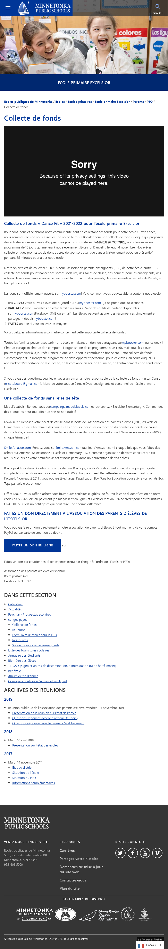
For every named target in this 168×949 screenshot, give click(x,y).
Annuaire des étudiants (24, 655)
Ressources (20, 640)
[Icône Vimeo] (157, 853)
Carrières (67, 850)
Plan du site (70, 888)
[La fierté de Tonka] (65, 923)
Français (151, 945)
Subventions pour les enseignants (35, 645)
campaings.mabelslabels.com (70, 406)
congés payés (17, 619)
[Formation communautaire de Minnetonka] (128, 923)
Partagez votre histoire (79, 858)
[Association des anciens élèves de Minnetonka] (98, 923)
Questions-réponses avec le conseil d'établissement (48, 723)
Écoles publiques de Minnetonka (42, 3)
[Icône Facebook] (133, 853)
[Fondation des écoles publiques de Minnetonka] (34, 923)
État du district (22, 767)
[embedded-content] (84, 171)
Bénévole (14, 670)
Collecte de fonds (24, 624)
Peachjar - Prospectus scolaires (29, 614)
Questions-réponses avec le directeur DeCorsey (45, 717)
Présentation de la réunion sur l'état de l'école (44, 712)
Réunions (18, 629)
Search (160, 13)
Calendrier (15, 604)
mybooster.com (70, 293)
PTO (150, 101)
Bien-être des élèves (22, 660)
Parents (138, 101)
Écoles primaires (80, 101)
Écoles (60, 101)
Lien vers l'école (27, 823)
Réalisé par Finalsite (150, 939)
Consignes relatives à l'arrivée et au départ (37, 681)
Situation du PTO (24, 777)
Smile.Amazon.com (17, 447)
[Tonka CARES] (144, 923)
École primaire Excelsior (84, 83)
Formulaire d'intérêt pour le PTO (34, 634)
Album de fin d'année (23, 675)
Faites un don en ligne (32, 545)
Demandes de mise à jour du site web (81, 869)
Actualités (15, 609)
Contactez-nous (73, 880)
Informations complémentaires (33, 782)
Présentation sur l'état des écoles (35, 745)
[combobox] (150, 945)
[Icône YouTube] (145, 853)
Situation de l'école (25, 772)
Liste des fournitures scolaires (28, 650)
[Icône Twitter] (120, 853)
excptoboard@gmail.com (22, 383)
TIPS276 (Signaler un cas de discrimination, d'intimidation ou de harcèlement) (62, 665)
